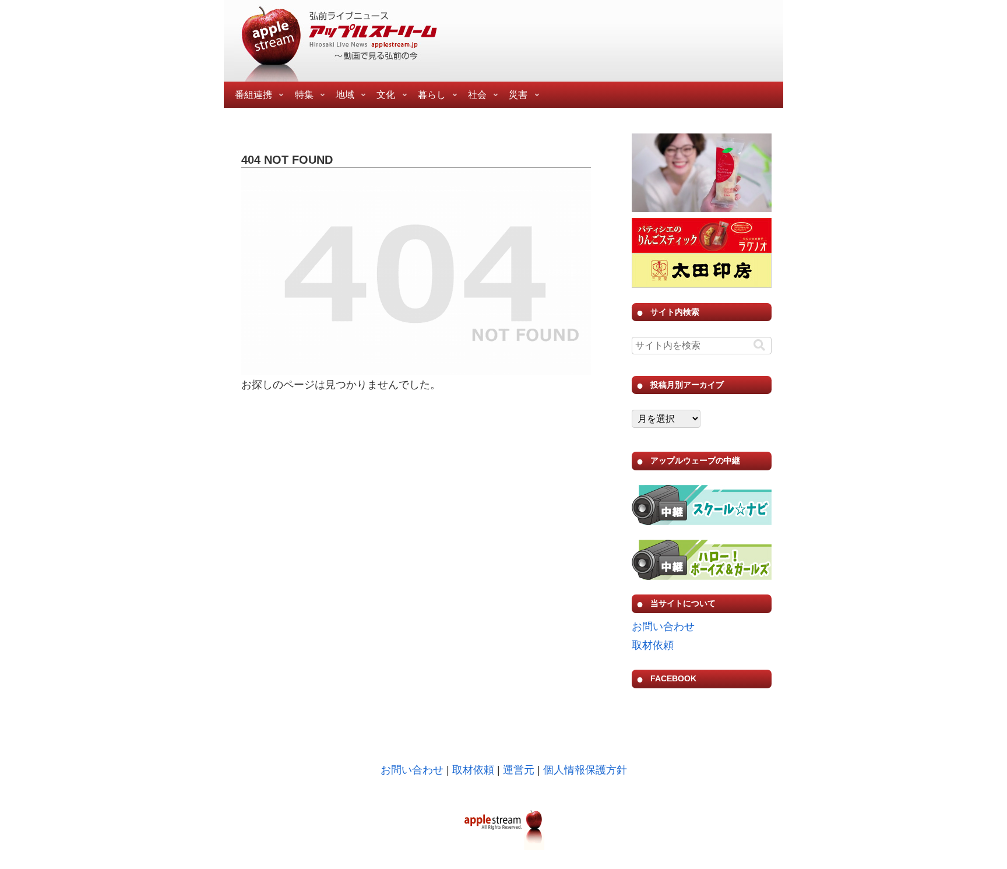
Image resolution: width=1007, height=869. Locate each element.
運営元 (518, 770)
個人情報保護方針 (585, 770)
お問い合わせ (663, 626)
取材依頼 (653, 645)
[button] (759, 345)
